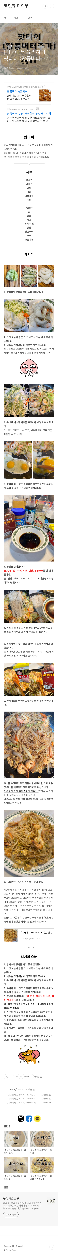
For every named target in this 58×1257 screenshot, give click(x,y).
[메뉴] (52, 6)
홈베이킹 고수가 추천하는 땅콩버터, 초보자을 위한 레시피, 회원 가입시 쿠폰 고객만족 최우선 (19, 97)
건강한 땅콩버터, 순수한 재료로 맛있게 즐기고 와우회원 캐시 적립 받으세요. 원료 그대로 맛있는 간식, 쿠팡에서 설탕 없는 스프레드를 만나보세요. (29, 119)
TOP (51, 1247)
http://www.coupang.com (20, 109)
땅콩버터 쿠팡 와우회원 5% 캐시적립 (29, 113)
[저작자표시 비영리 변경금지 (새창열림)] (38, 1076)
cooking (12, 1089)
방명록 (29, 17)
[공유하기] (13, 1076)
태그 (15, 17)
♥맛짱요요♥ (16, 6)
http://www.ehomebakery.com (23, 87)
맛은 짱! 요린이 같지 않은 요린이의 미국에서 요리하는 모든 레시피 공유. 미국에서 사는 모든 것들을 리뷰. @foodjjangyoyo (22, 1205)
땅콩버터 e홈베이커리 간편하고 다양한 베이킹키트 (18, 91)
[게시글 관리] (17, 1076)
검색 (45, 6)
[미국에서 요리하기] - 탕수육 (20, 1094)
